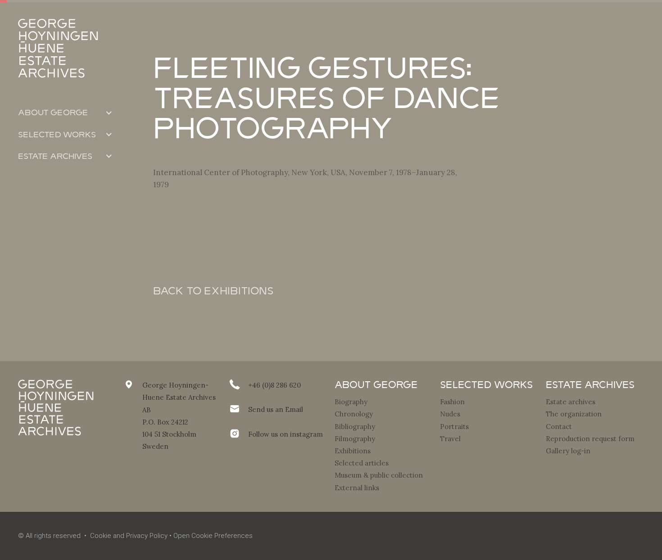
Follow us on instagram (285, 434)
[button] (65, 113)
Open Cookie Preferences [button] (213, 536)
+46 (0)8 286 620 (274, 385)
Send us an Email (275, 409)
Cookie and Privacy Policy (129, 536)
